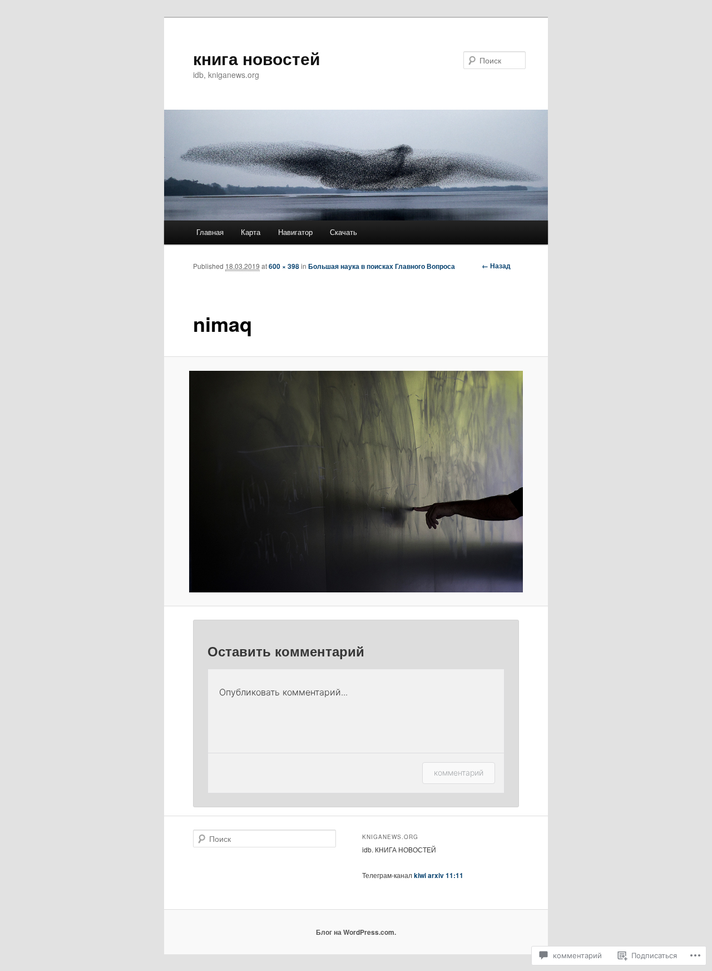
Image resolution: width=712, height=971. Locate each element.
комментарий (458, 772)
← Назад (496, 266)
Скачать (343, 232)
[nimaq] (356, 481)
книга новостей (256, 58)
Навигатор (295, 232)
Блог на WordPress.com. (356, 932)
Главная (210, 232)
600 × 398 (284, 266)
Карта (250, 232)
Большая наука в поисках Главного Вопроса (381, 266)
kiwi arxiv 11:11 (438, 875)
